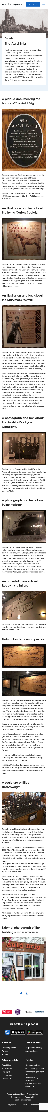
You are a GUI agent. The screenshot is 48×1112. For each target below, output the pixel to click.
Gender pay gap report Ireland (34, 1073)
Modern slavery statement (31, 1079)
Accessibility (29, 1097)
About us (6, 1042)
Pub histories (7, 1075)
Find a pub (33, 4)
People (5, 1054)
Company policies (32, 1065)
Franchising (6, 1065)
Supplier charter (31, 1051)
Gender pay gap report (34, 1068)
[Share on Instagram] (21, 993)
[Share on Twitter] (26, 993)
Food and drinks (33, 1042)
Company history (9, 1048)
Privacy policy (32, 1094)
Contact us (6, 1079)
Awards (5, 1051)
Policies (29, 1060)
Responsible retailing (33, 1048)
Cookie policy (16, 1097)
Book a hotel (7, 1068)
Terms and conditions (15, 1094)
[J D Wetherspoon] (12, 4)
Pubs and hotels (10, 1060)
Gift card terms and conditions (33, 1085)
